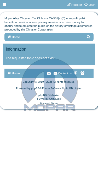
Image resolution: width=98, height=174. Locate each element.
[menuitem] (89, 5)
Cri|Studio (55, 98)
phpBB (35, 88)
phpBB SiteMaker (49, 95)
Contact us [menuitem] (65, 73)
